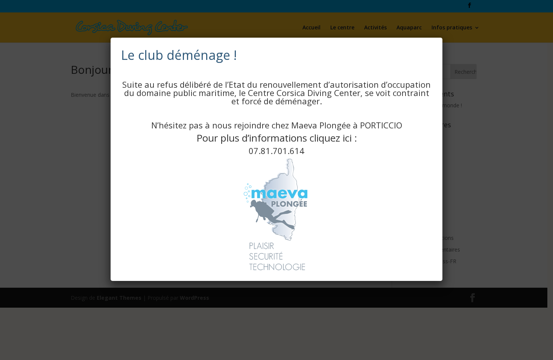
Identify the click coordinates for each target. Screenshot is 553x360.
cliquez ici (331, 138)
